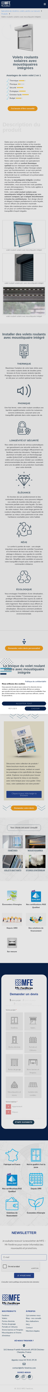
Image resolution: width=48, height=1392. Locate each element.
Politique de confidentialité (35, 681)
